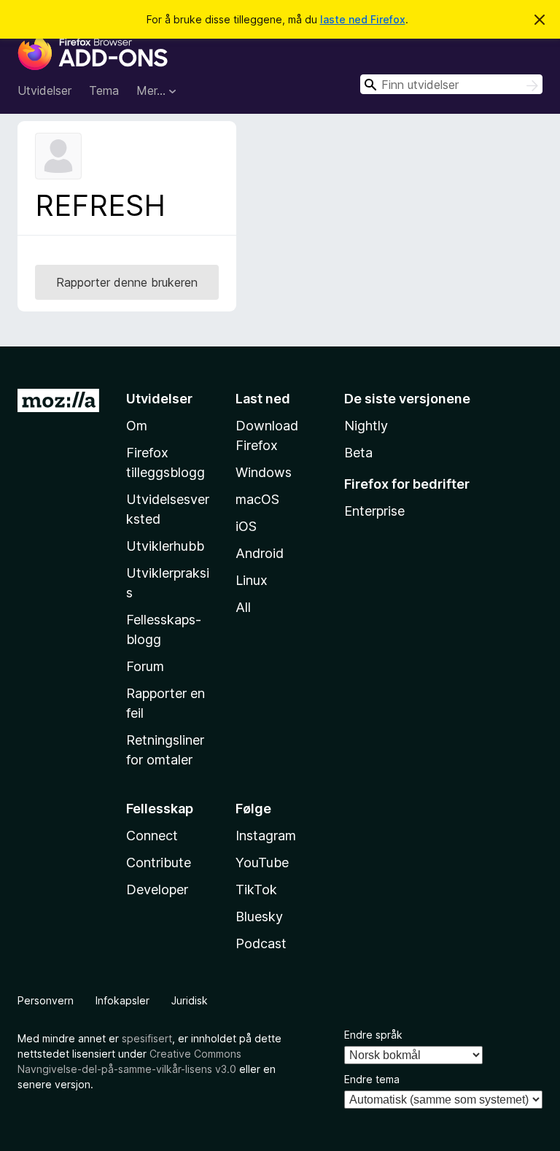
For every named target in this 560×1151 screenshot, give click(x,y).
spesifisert (147, 1038)
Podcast (261, 943)
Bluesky (259, 916)
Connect (152, 835)
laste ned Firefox (362, 19)
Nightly (366, 425)
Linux (252, 580)
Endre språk (373, 1034)
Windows (264, 472)
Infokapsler (122, 1000)
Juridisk (189, 1000)
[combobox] (451, 84)
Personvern (46, 1000)
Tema (104, 90)
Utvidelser (44, 90)
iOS (246, 526)
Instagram (266, 835)
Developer (157, 889)
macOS (257, 499)
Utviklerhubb (165, 546)
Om (136, 425)
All (243, 607)
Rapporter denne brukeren (127, 282)
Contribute (158, 862)
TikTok (256, 889)
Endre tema (372, 1079)
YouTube (262, 862)
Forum (145, 666)
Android (260, 553)
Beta (358, 452)
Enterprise (374, 511)
